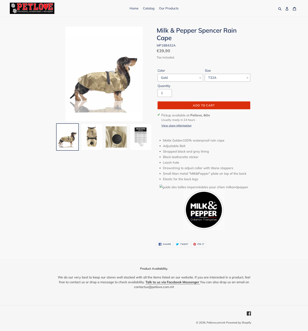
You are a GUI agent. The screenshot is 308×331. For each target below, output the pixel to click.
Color (161, 70)
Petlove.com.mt (216, 322)
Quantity (164, 86)
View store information (176, 125)
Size (208, 70)
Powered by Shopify (238, 322)
